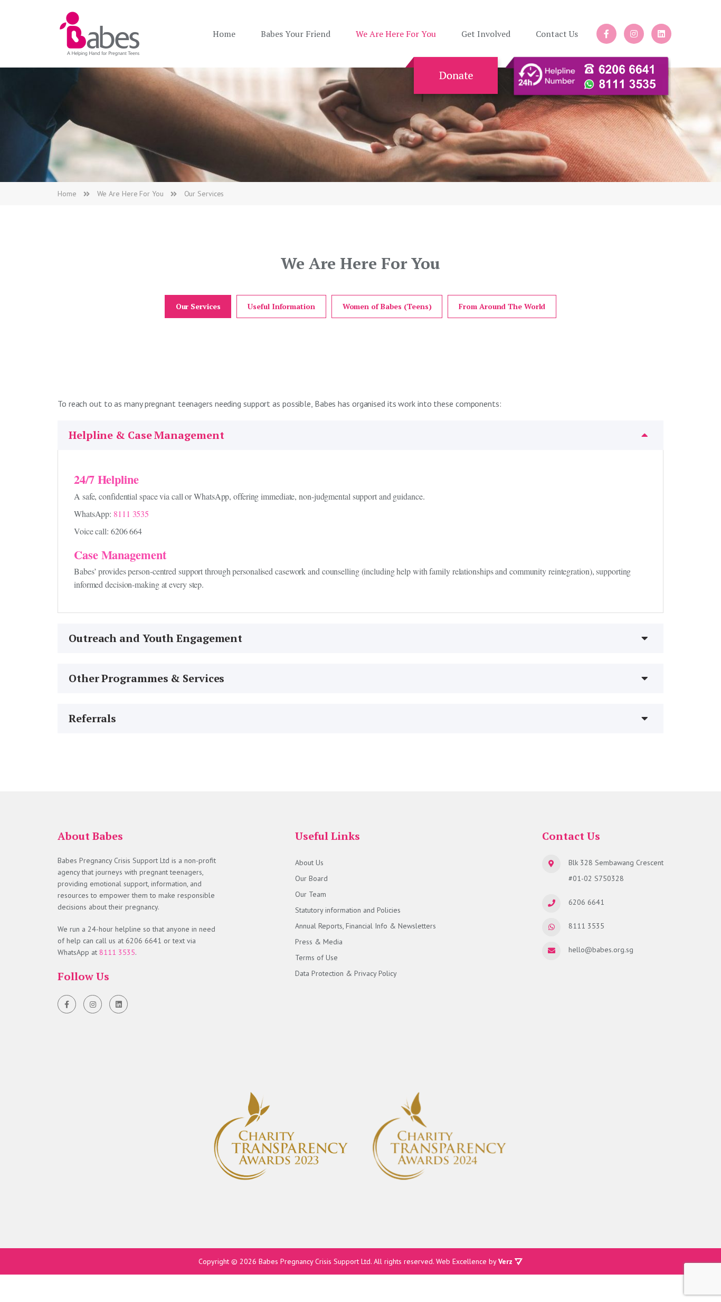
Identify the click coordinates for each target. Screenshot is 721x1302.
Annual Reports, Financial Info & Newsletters (365, 926)
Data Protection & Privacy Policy (346, 973)
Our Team (310, 894)
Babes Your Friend (295, 34)
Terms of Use (316, 957)
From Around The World (502, 306)
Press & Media (319, 941)
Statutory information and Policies (348, 910)
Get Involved (485, 34)
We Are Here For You (396, 34)
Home (224, 34)
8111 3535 (131, 513)
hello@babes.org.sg (600, 949)
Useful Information (281, 306)
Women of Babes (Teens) (387, 306)
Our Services (198, 306)
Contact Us (557, 34)
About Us (309, 862)
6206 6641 (144, 940)
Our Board (311, 878)
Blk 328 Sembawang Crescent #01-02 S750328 (615, 870)
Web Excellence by (474, 1261)
